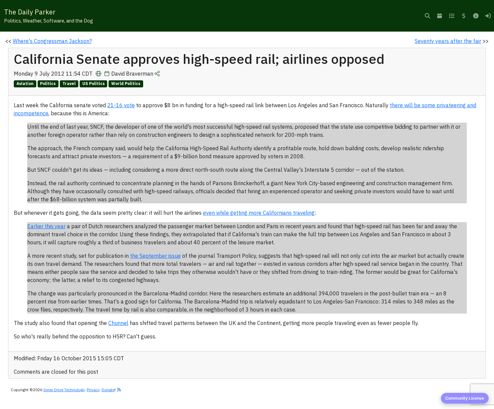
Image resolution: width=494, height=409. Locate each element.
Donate (108, 389)
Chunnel (118, 323)
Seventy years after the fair (448, 41)
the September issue (155, 255)
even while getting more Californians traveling (259, 212)
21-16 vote (121, 105)
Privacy (93, 389)
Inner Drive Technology (64, 389)
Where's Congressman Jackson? (52, 41)
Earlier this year (46, 226)
